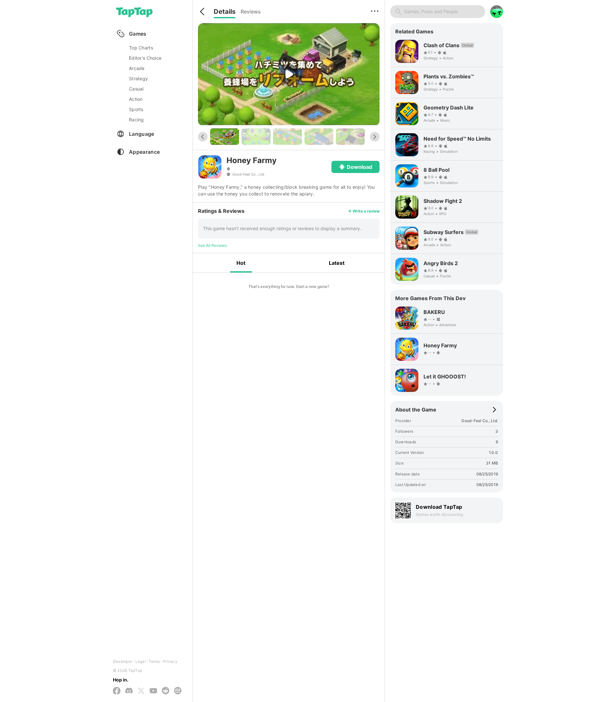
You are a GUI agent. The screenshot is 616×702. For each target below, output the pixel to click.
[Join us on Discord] (129, 691)
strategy (138, 78)
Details (224, 11)
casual (136, 88)
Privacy (170, 661)
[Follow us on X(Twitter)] (141, 691)
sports (136, 109)
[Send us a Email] (178, 691)
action (136, 99)
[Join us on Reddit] (165, 691)
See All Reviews (212, 245)
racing (136, 119)
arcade (137, 68)
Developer (122, 661)
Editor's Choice (145, 58)
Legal (140, 661)
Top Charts (141, 47)
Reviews (251, 11)
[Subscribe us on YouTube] (153, 691)
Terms (154, 661)
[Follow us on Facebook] (117, 691)
